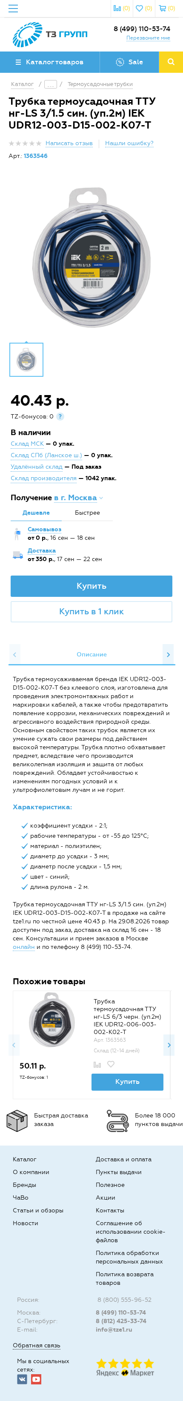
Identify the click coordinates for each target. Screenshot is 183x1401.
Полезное (110, 1185)
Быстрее (87, 512)
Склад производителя (44, 478)
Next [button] (168, 654)
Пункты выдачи (119, 1172)
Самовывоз (44, 529)
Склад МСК (27, 443)
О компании (31, 1172)
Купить (91, 586)
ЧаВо (21, 1197)
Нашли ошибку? (129, 143)
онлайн (24, 947)
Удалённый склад (37, 466)
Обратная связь (36, 1345)
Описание (92, 654)
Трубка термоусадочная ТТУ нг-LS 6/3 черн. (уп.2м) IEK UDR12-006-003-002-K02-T (127, 1017)
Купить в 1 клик (91, 611)
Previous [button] (14, 654)
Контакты (110, 1210)
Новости (25, 1223)
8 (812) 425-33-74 (121, 1321)
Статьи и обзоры (38, 1210)
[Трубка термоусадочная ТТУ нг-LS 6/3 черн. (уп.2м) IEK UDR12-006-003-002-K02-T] (51, 1019)
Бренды (24, 1185)
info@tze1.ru (114, 1329)
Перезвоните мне (148, 38)
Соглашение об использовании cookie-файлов (131, 1232)
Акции (105, 1197)
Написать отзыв (69, 143)
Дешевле (36, 512)
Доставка (42, 550)
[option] (91, 257)
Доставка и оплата (124, 1159)
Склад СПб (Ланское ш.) (46, 455)
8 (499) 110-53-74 (142, 29)
